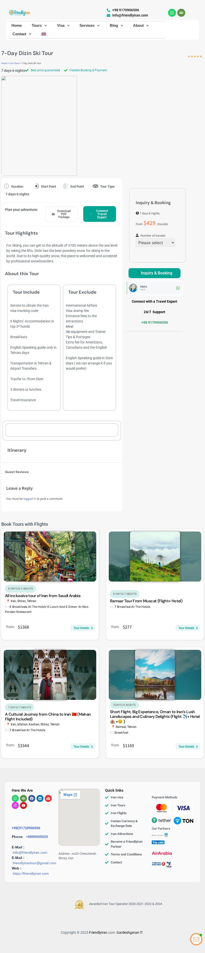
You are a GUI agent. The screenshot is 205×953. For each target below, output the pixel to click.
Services (87, 25)
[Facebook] (31, 798)
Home (17, 25)
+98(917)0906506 (26, 828)
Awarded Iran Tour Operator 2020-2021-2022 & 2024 (125, 904)
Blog (114, 25)
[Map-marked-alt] (48, 798)
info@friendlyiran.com (30, 852)
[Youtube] (23, 805)
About (138, 25)
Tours (37, 25)
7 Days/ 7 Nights (19, 707)
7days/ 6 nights (124, 705)
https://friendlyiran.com (31, 873)
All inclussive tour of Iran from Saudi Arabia (42, 595)
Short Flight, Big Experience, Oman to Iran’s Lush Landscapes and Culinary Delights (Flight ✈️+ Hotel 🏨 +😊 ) (155, 716)
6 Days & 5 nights (20, 588)
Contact (19, 34)
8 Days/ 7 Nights (124, 594)
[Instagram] (15, 805)
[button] (61, 214)
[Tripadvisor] (181, 13)
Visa (60, 25)
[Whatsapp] (172, 13)
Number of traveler (153, 236)
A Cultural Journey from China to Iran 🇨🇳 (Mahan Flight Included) (48, 717)
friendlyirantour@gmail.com (34, 863)
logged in (30, 499)
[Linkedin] (40, 798)
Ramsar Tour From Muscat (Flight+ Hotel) (146, 601)
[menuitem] (44, 34)
